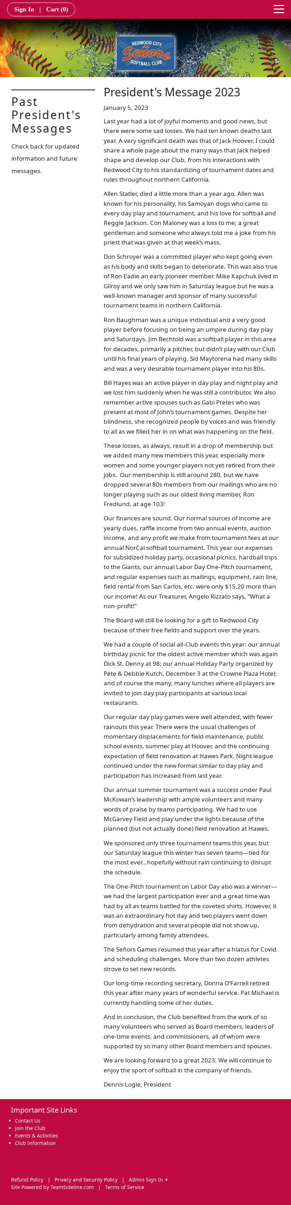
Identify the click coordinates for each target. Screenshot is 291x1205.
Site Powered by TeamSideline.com (52, 1187)
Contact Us (27, 1120)
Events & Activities (36, 1135)
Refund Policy (27, 1179)
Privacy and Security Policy (86, 1179)
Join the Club (30, 1128)
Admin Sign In (147, 1179)
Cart (57, 9)
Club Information (35, 1143)
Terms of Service (124, 1187)
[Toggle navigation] (279, 9)
